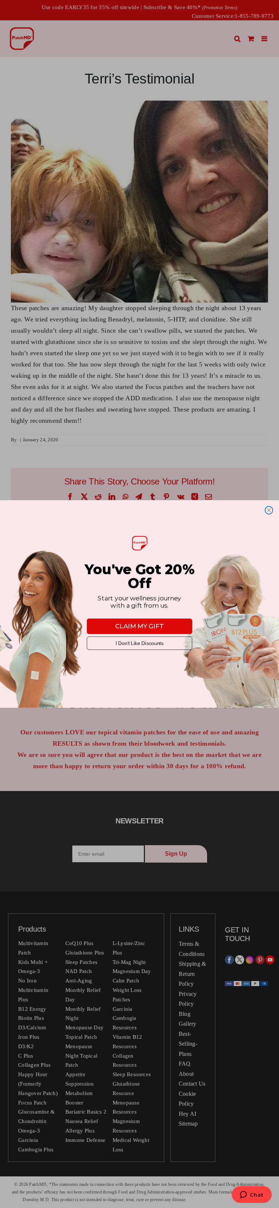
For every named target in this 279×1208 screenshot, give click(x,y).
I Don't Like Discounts (139, 643)
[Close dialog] (269, 510)
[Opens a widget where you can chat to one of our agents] (251, 1195)
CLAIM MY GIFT (139, 626)
